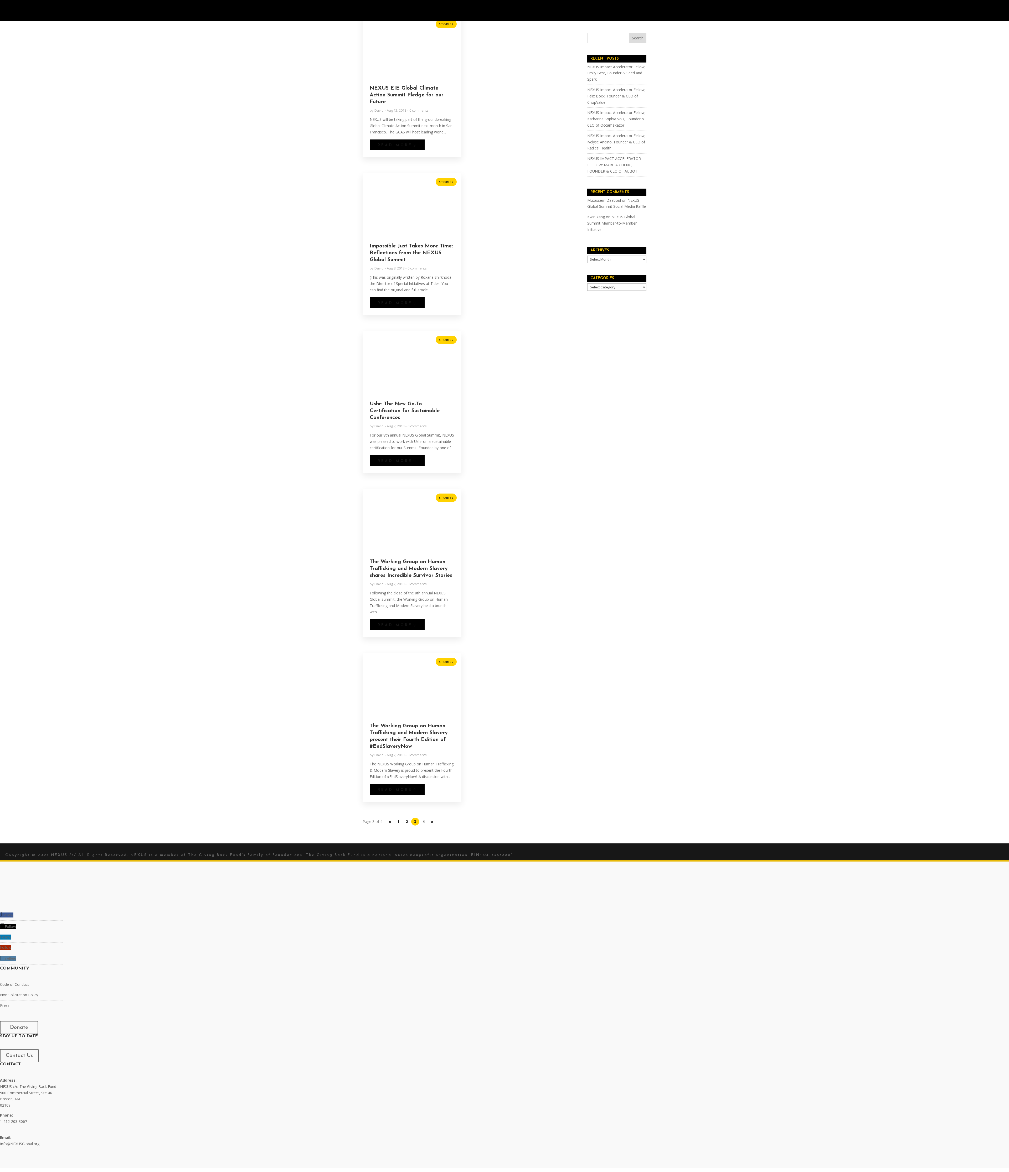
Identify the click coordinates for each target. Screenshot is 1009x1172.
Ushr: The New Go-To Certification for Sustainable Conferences (405, 410)
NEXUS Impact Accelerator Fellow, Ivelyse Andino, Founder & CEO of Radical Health (616, 142)
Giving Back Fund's (222, 855)
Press (4, 1005)
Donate (19, 1027)
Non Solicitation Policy (19, 994)
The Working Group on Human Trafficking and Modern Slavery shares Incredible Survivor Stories (411, 568)
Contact (552, 10)
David (379, 110)
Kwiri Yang (596, 216)
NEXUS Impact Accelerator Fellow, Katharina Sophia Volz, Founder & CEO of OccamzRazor (616, 119)
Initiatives (499, 10)
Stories (527, 10)
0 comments (419, 110)
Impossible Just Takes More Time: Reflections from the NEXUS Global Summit (411, 252)
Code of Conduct (14, 984)
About (450, 10)
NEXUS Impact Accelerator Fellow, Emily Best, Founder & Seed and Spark (616, 73)
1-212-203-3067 (13, 1121)
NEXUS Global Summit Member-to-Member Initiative (612, 223)
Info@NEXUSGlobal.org (19, 1144)
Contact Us (19, 1055)
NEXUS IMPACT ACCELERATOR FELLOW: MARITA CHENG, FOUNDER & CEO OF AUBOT (614, 165)
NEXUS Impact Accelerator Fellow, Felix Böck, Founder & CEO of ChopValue (616, 96)
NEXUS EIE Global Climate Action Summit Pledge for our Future (407, 95)
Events (473, 10)
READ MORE (395, 145)
